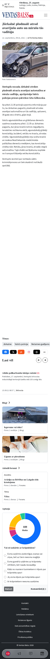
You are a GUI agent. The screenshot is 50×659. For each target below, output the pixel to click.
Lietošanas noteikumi (25, 614)
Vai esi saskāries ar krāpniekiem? (19, 547)
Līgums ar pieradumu (14, 456)
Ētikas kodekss (25, 631)
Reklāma (25, 609)
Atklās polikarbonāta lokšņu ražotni (20, 372)
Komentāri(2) (37, 588)
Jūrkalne (7, 344)
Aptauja (6, 508)
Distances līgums (25, 620)
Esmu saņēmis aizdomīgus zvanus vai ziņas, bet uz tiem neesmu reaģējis (24, 555)
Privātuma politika (25, 637)
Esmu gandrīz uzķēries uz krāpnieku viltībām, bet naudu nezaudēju (24, 563)
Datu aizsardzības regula (25, 626)
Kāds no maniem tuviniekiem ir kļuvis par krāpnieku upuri (26, 571)
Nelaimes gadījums (40, 344)
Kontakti (25, 603)
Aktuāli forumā (9, 468)
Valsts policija (21, 344)
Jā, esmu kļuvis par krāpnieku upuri (23, 577)
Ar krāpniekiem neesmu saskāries (23, 581)
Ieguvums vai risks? (13, 427)
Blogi (4, 402)
